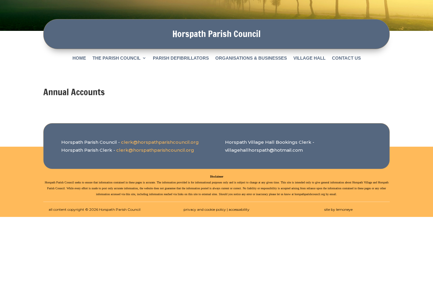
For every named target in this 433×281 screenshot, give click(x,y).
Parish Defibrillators (181, 58)
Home (79, 58)
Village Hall (309, 58)
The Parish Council (116, 58)
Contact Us (346, 58)
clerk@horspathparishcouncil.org (160, 142)
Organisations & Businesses (251, 58)
